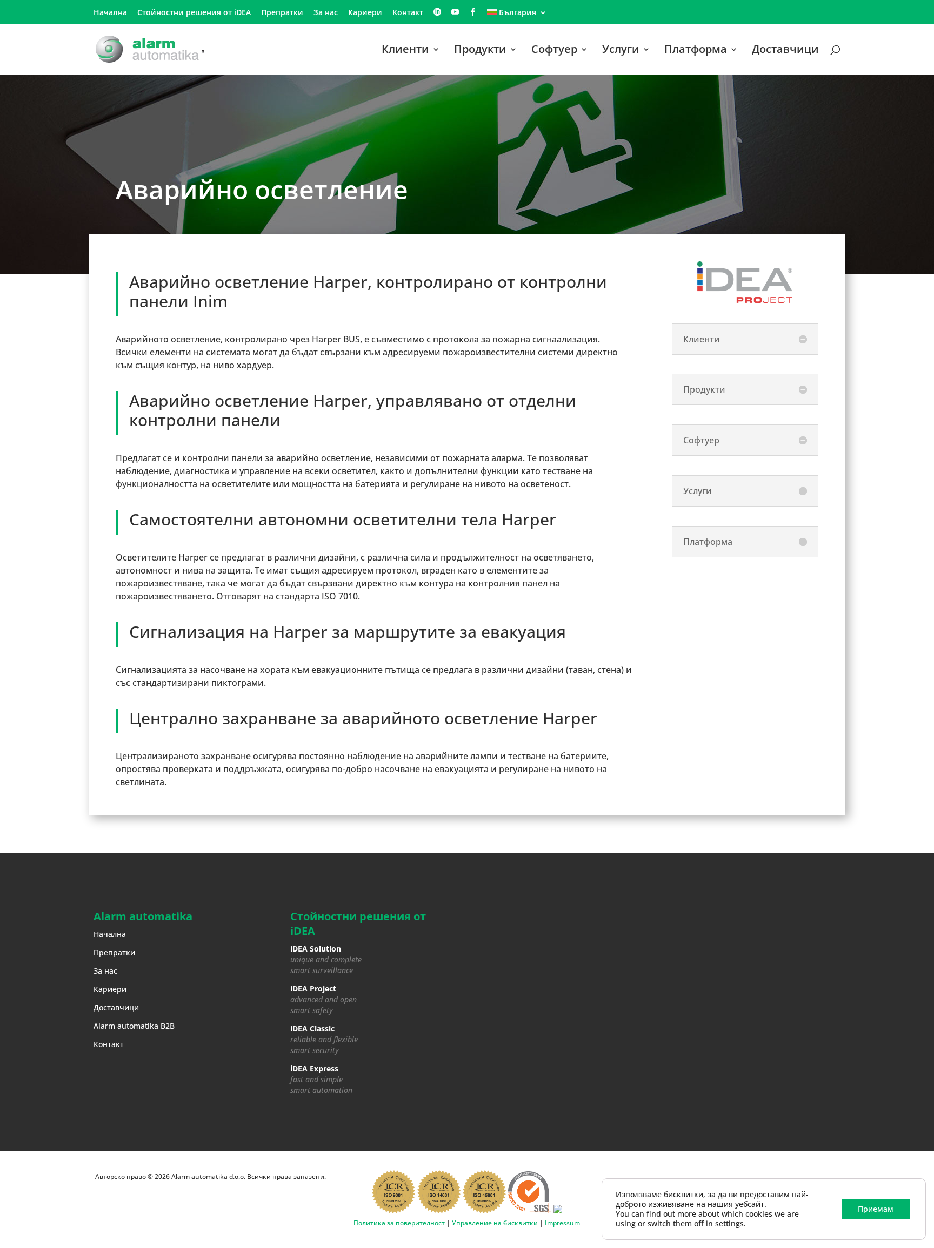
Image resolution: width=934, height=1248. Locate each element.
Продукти (480, 50)
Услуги (620, 50)
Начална (110, 13)
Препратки (282, 13)
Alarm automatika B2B (134, 1026)
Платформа (695, 50)
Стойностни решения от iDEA (194, 13)
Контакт (407, 13)
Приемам (875, 1209)
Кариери (365, 13)
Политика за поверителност (399, 1222)
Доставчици (785, 50)
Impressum (562, 1222)
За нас (325, 13)
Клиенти (405, 50)
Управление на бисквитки (495, 1222)
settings (729, 1224)
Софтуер (554, 50)
